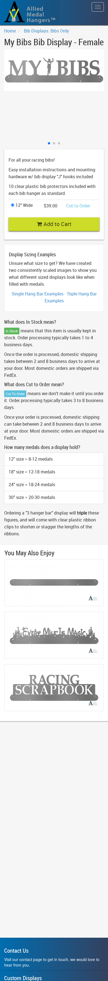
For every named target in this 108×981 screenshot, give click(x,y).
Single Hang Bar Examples (37, 294)
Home (10, 31)
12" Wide (23, 205)
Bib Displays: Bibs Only (46, 31)
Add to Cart (56, 224)
